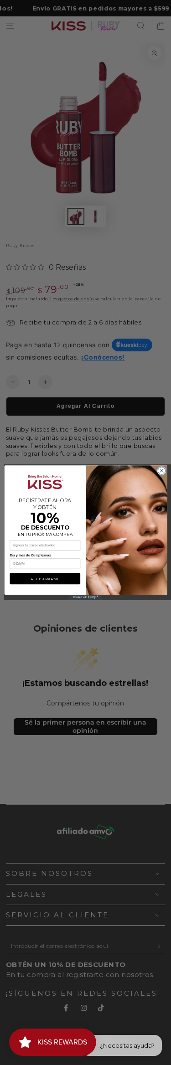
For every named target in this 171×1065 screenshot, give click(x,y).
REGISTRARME (45, 578)
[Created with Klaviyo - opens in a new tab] (85, 597)
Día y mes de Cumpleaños (30, 555)
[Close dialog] (161, 470)
